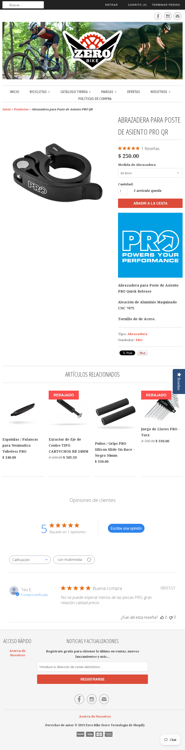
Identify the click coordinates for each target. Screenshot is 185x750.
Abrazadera (137, 334)
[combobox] (30, 560)
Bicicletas (40, 91)
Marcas (108, 91)
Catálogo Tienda (75, 91)
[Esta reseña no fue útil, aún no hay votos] (170, 617)
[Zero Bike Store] (92, 51)
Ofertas (133, 91)
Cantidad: (125, 184)
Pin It (142, 352)
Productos (21, 109)
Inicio (14, 91)
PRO (139, 340)
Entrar (111, 4)
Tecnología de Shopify (128, 725)
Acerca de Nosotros (95, 716)
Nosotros (160, 91)
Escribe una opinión (126, 528)
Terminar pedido (166, 4)
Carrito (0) (137, 4)
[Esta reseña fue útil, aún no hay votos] (162, 617)
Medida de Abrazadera (137, 165)
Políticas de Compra (95, 98)
